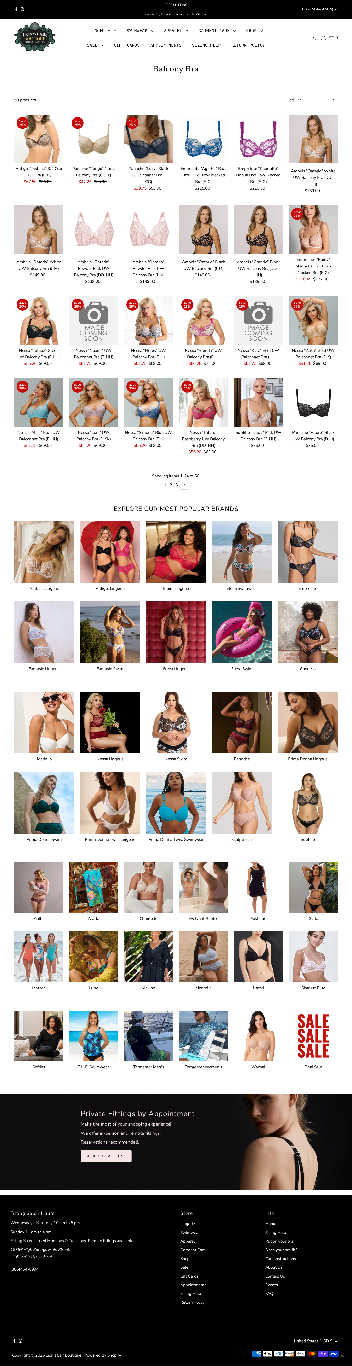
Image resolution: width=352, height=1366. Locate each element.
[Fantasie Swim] (110, 631)
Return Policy (192, 1302)
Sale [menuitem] (93, 45)
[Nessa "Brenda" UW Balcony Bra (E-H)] (203, 320)
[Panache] (242, 721)
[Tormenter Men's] (148, 1035)
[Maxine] (148, 955)
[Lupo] (93, 955)
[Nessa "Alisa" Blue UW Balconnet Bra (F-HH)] (38, 402)
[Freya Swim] (242, 631)
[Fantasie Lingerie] (44, 631)
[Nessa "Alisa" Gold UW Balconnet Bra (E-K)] (313, 320)
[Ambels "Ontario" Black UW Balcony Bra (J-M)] (203, 229)
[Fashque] (258, 886)
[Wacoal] (258, 1035)
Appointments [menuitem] (166, 45)
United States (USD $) (318, 9)
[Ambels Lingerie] (44, 551)
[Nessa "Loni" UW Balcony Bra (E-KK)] (93, 402)
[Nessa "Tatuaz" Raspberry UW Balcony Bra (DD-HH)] (203, 402)
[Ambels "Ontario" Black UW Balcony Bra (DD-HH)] (258, 229)
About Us (273, 1267)
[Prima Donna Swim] (44, 802)
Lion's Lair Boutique (63, 1355)
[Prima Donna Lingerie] (308, 721)
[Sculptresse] (242, 802)
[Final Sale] (313, 1035)
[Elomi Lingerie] (176, 551)
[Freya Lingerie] (176, 631)
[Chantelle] (148, 886)
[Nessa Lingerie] (110, 721)
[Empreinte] (308, 551)
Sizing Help (190, 1293)
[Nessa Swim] (176, 721)
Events (271, 1285)
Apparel (187, 1241)
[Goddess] (308, 631)
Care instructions (280, 1258)
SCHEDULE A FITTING (106, 1156)
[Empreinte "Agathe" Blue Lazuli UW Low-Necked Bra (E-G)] (203, 139)
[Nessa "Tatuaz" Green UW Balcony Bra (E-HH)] (38, 320)
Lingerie (187, 1223)
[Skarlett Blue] (313, 955)
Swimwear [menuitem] (138, 30)
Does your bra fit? (281, 1250)
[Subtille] (308, 802)
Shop (252, 30)
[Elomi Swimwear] (242, 551)
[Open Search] (315, 38)
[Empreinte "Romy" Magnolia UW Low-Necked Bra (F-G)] (313, 229)
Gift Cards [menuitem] (127, 45)
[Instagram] (22, 9)
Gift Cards (189, 1276)
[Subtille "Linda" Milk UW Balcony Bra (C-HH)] (258, 402)
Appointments (193, 1285)
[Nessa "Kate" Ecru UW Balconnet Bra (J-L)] (258, 320)
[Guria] (313, 886)
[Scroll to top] (342, 1356)
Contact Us (275, 1276)
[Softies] (38, 1035)
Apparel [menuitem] (174, 30)
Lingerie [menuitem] (101, 30)
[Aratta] (93, 886)
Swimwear (190, 1232)
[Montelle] (203, 955)
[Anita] (38, 886)
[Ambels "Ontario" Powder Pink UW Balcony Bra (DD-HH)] (93, 229)
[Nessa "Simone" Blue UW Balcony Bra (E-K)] (148, 402)
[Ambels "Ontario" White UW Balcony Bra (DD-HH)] (313, 139)
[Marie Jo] (44, 721)
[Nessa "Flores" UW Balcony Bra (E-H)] (148, 320)
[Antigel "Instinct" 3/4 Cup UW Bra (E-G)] (38, 139)
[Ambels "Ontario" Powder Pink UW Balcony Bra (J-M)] (148, 229)
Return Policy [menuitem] (248, 45)
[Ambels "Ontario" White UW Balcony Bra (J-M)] (38, 229)
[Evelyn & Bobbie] (203, 886)
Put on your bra (279, 1241)
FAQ (269, 1293)
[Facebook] (16, 9)
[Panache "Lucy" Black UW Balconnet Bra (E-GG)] (148, 139)
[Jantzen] (38, 955)
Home (270, 1223)
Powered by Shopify (102, 1355)
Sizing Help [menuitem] (206, 45)
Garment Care (193, 1250)
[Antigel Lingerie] (110, 551)
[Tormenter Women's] (203, 1035)
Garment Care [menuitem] (215, 30)
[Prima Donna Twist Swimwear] (176, 802)
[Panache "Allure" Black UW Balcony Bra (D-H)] (313, 402)
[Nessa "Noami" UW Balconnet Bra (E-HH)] (93, 320)
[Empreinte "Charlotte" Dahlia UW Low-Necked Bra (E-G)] (258, 139)
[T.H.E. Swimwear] (93, 1035)
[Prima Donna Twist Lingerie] (110, 802)
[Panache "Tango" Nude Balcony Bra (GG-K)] (93, 139)
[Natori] (258, 955)
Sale (184, 1267)
